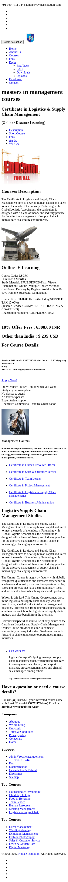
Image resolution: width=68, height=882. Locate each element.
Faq (11, 763)
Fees (12, 58)
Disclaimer (15, 773)
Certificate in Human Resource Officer (32, 465)
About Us (15, 52)
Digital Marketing (19, 847)
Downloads (23, 72)
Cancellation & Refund (23, 770)
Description (16, 130)
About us (14, 721)
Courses (14, 55)
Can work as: (17, 651)
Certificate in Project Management (29, 485)
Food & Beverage (19, 798)
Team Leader (17, 802)
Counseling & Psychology (24, 791)
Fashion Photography (22, 837)
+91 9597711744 (19, 760)
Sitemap (14, 777)
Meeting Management (22, 808)
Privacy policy (17, 735)
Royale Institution (28, 853)
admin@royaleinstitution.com (26, 756)
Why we (14, 143)
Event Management (20, 826)
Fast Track (23, 65)
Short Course (17, 133)
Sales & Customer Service (24, 840)
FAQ (20, 69)
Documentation (18, 766)
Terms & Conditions (21, 731)
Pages (12, 62)
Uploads (22, 75)
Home (12, 48)
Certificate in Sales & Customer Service (32, 471)
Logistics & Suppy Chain (24, 812)
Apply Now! (9, 380)
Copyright (15, 728)
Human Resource (19, 805)
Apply (13, 140)
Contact (13, 82)
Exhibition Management (23, 833)
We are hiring (17, 725)
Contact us (15, 738)
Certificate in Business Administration (31, 502)
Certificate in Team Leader (25, 478)
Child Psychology (19, 795)
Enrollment (15, 79)
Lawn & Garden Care (22, 843)
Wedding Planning (20, 830)
